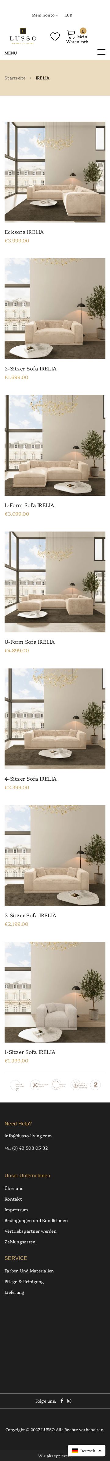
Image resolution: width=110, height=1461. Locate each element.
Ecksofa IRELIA (24, 232)
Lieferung (14, 1292)
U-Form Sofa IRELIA (30, 641)
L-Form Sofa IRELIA (29, 505)
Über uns (14, 1188)
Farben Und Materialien (29, 1271)
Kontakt (13, 1199)
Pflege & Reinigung (24, 1281)
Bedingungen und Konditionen (36, 1220)
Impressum (16, 1209)
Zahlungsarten (20, 1241)
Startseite (15, 77)
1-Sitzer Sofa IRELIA (30, 1052)
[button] (86, 1450)
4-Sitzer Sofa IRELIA (31, 778)
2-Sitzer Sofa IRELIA (31, 368)
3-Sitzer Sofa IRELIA (30, 915)
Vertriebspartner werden (31, 1231)
